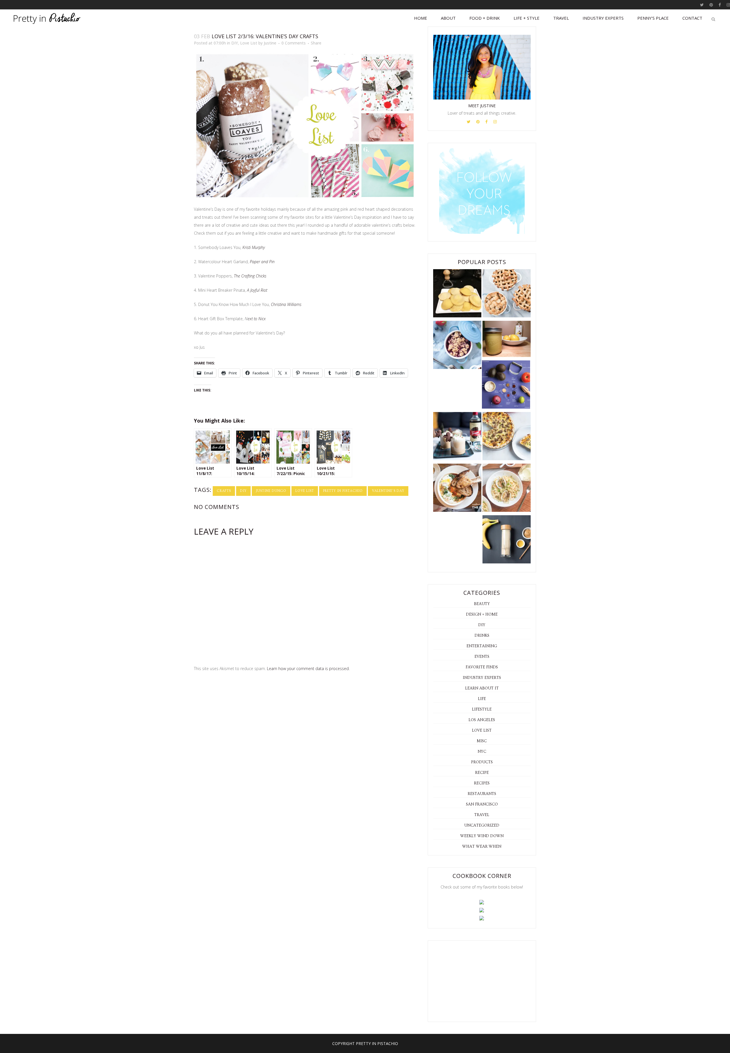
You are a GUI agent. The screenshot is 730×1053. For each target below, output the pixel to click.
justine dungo (271, 491)
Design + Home (482, 614)
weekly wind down (482, 836)
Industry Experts (482, 677)
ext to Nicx (257, 318)
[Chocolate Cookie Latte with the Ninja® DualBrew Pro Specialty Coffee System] (457, 437)
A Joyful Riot (257, 290)
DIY (234, 43)
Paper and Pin (262, 261)
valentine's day (388, 491)
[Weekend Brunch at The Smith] (457, 489)
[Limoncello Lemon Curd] (506, 340)
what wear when (481, 846)
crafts (224, 491)
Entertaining (482, 646)
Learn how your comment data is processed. (308, 668)
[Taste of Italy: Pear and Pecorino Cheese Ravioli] (457, 294)
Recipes (482, 783)
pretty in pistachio (343, 491)
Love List (248, 43)
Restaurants (482, 794)
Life (482, 699)
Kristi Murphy (253, 247)
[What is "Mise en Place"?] (506, 385)
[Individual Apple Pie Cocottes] (506, 294)
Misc (482, 741)
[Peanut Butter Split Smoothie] (506, 540)
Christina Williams (286, 304)
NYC (482, 751)
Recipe (482, 772)
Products (482, 762)
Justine (270, 43)
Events (481, 656)
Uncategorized (481, 825)
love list (304, 491)
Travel (481, 815)
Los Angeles (482, 720)
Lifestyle (482, 709)
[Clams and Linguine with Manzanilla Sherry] (506, 489)
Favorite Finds (482, 667)
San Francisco (482, 804)
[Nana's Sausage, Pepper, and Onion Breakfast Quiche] (506, 437)
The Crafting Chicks (250, 276)
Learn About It (482, 688)
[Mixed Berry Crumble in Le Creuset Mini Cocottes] (457, 346)
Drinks (481, 635)
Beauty (482, 604)
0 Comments (293, 43)
